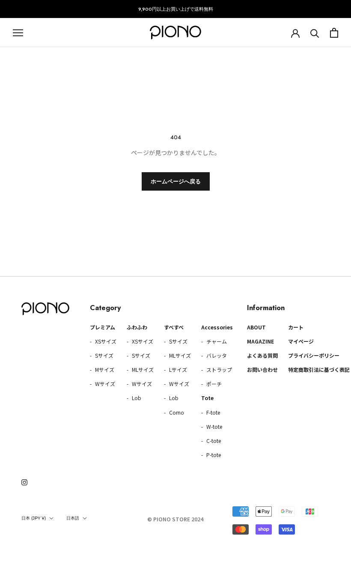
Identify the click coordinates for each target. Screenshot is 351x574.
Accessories (217, 327)
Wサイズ (104, 383)
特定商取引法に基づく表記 (319, 369)
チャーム (216, 341)
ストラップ (218, 369)
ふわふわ (137, 327)
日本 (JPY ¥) (33, 518)
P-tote (213, 454)
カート (295, 327)
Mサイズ (104, 369)
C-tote (213, 440)
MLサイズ (142, 369)
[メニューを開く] (18, 32)
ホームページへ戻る (176, 181)
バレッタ (216, 355)
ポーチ (213, 383)
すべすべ (174, 327)
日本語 (72, 518)
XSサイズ (105, 341)
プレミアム (102, 327)
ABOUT (256, 327)
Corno (176, 412)
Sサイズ (103, 355)
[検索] (314, 32)
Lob (136, 397)
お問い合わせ (262, 369)
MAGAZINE (260, 341)
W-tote (213, 426)
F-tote (212, 412)
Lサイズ (177, 369)
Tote (207, 397)
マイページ (301, 341)
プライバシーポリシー (313, 355)
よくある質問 (262, 355)
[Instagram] (24, 482)
